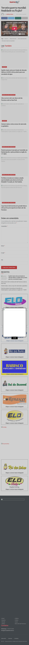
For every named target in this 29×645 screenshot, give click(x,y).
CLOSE (14, 338)
